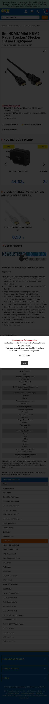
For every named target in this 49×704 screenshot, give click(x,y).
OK (24, 363)
